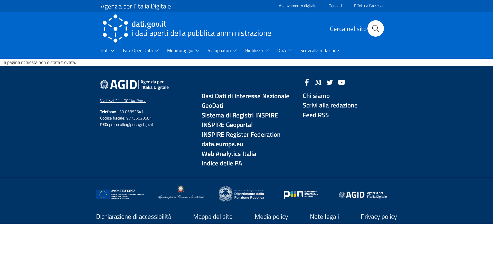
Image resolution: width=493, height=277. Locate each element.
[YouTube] (341, 82)
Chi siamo (316, 96)
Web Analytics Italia (229, 154)
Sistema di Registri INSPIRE (240, 115)
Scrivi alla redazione (330, 105)
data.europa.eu (222, 144)
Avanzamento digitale (297, 6)
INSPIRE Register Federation (241, 134)
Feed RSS (316, 115)
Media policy (271, 216)
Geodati (335, 6)
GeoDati (212, 105)
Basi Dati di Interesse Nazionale (245, 96)
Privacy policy (379, 216)
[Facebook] (307, 82)
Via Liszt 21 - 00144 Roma (123, 100)
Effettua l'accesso (369, 6)
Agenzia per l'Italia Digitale (136, 6)
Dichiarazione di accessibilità (133, 216)
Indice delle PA (222, 163)
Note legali (324, 216)
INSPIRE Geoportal (227, 125)
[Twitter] (330, 82)
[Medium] (318, 82)
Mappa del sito (213, 216)
